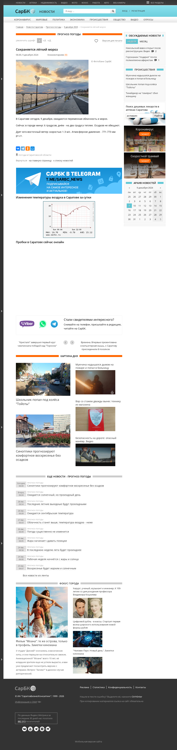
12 (145, 205)
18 (139, 210)
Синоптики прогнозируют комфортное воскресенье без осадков (65, 485)
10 (134, 205)
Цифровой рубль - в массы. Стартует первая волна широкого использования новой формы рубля (96, 624)
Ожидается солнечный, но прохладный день (54, 494)
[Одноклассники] (28, 148)
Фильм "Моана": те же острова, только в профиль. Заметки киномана (41, 643)
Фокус (85, 2)
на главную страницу (40, 160)
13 (150, 205)
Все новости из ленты (36, 575)
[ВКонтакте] (18, 148)
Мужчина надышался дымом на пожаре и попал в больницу (143, 77)
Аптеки (33, 2)
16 (129, 210)
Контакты (141, 687)
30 (155, 196)
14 (155, 205)
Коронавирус (22, 19)
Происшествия (99, 19)
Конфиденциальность (120, 687)
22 (160, 210)
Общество (119, 19)
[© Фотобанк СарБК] (52, 87)
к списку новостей (63, 160)
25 (129, 196)
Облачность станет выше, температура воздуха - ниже (60, 522)
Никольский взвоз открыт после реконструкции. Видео (143, 49)
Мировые (41, 19)
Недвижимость (49, 2)
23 (129, 214)
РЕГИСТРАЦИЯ (138, 11)
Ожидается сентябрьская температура (50, 513)
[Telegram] (23, 148)
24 (134, 214)
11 (139, 205)
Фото (74, 2)
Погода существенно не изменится (48, 531)
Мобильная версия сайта (88, 741)
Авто (106, 2)
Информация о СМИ (26, 701)
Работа (96, 2)
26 (134, 196)
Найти (158, 115)
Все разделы (157, 2)
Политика (59, 19)
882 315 (22, 721)
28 (145, 196)
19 (145, 210)
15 (160, 205)
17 (134, 210)
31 (134, 219)
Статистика (99, 687)
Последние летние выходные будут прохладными (56, 504)
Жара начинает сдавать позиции (47, 540)
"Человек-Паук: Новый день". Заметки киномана (93, 652)
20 (150, 210)
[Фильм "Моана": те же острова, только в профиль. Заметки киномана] (42, 612)
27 (139, 196)
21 (155, 210)
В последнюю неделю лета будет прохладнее (54, 550)
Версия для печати (112, 40)
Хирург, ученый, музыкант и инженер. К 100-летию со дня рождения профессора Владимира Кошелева (97, 591)
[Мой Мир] (32, 148)
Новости (20, 2)
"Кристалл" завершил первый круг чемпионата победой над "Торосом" (37, 344)
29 (150, 196)
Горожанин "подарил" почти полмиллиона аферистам (141, 58)
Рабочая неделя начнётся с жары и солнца (53, 559)
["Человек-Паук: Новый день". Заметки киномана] (97, 665)
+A (44, 40)
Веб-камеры (119, 2)
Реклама (84, 687)
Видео (64, 2)
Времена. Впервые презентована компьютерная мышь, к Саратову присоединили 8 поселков (98, 346)
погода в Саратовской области (34, 154)
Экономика (77, 19)
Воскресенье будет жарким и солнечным (51, 568)
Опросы (148, 19)
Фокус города (69, 583)
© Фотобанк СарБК (101, 61)
